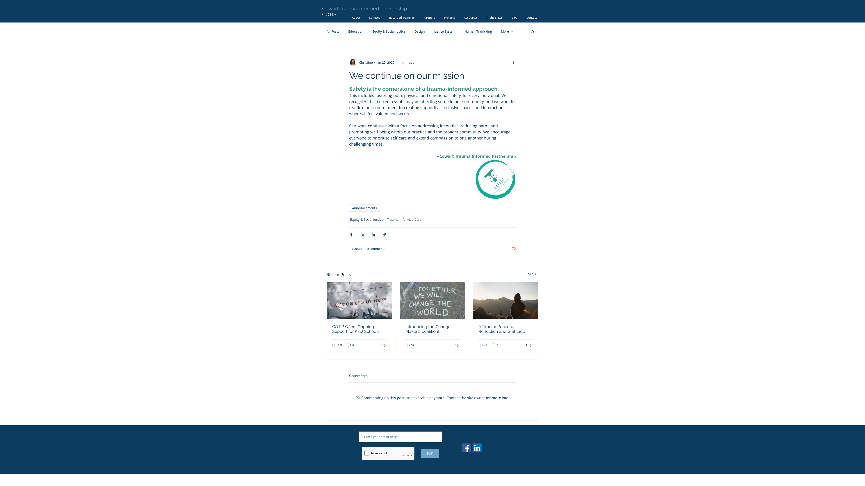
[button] (532, 31)
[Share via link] (384, 235)
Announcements (364, 208)
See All (533, 274)
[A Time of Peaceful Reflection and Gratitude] (505, 300)
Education (355, 31)
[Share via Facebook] (351, 235)
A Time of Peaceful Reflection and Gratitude (501, 329)
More (505, 31)
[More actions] (513, 62)
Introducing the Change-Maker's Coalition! (428, 329)
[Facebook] (466, 447)
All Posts (333, 31)
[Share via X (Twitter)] (362, 235)
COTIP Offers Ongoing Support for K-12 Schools (356, 329)
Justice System (444, 31)
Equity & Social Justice (388, 31)
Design (419, 31)
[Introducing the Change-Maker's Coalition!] (432, 300)
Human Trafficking (478, 31)
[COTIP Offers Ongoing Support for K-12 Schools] (359, 300)
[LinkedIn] (477, 447)
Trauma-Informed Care (404, 219)
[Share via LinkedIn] (373, 235)
